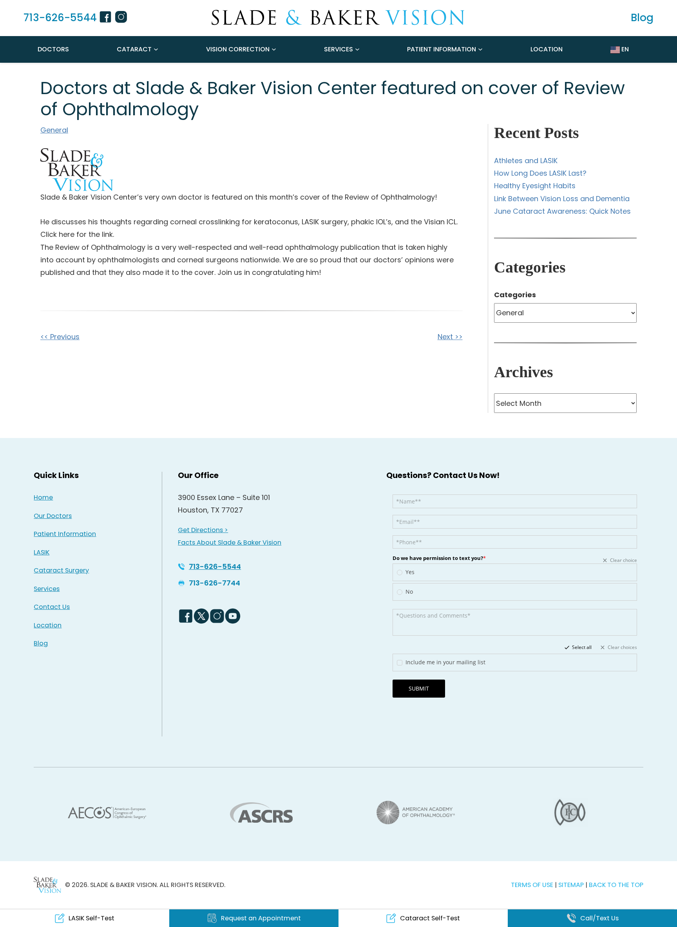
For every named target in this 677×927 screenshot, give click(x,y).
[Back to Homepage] (47, 885)
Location (546, 49)
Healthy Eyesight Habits (535, 186)
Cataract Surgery (61, 570)
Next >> (450, 337)
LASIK (41, 552)
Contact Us (52, 606)
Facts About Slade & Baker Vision (229, 542)
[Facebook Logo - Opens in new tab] (186, 616)
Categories (515, 295)
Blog (41, 643)
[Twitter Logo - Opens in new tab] (201, 616)
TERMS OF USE (532, 884)
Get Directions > (203, 529)
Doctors (53, 49)
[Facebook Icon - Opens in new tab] (106, 18)
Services (338, 49)
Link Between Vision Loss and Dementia (562, 199)
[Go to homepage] (338, 17)
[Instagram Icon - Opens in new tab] (122, 18)
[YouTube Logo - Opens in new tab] (233, 616)
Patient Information (441, 49)
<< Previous (60, 337)
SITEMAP (571, 884)
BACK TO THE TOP (616, 884)
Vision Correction (238, 49)
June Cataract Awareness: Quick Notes (562, 211)
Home (43, 497)
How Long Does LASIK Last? (540, 173)
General (54, 130)
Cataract (134, 49)
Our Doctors (53, 515)
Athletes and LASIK (526, 160)
